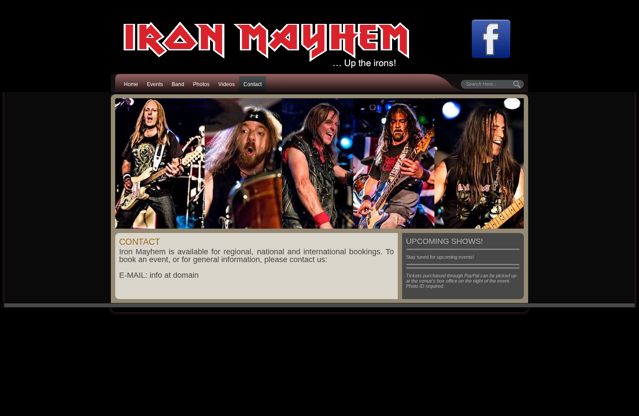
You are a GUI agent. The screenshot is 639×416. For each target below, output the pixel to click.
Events (155, 84)
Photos (201, 84)
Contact (252, 84)
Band (178, 84)
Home (131, 84)
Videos (226, 84)
